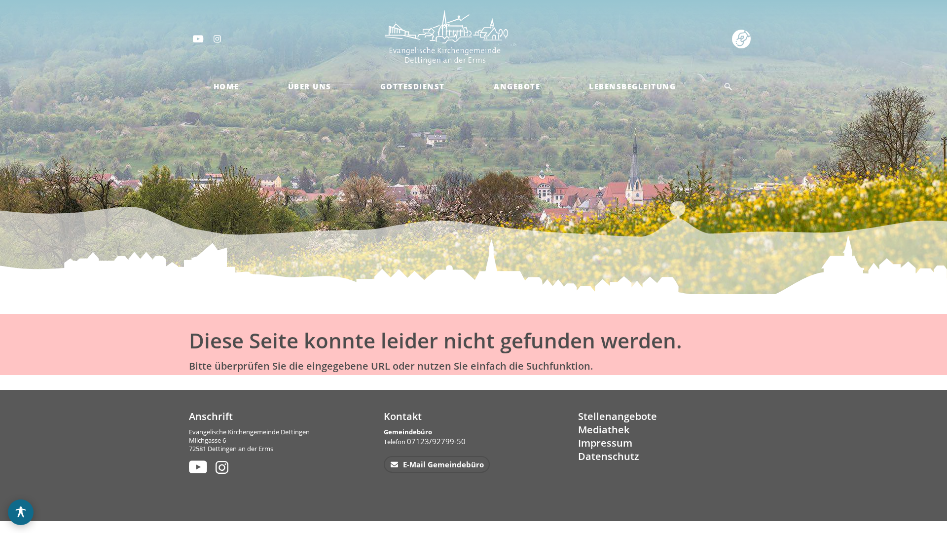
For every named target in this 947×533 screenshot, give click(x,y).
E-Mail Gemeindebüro (442, 464)
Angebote (517, 86)
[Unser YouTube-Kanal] (196, 467)
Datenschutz (608, 456)
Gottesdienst (412, 86)
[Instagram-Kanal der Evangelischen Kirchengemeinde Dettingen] (218, 38)
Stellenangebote (617, 416)
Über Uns (309, 86)
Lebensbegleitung (632, 86)
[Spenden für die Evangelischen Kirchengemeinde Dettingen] (743, 38)
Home (226, 86)
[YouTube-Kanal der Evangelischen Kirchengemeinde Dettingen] (197, 38)
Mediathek (603, 429)
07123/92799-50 (436, 441)
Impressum (605, 443)
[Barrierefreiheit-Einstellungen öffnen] (21, 512)
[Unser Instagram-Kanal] (223, 467)
